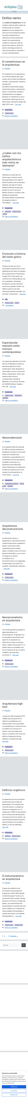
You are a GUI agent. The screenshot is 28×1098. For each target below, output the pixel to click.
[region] (14, 1084)
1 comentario (9, 305)
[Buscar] (24, 945)
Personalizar (14, 1090)
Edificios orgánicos (13, 790)
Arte (6, 299)
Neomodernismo (12, 437)
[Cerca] (26, 1072)
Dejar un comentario (11, 116)
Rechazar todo (14, 1094)
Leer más (18, 104)
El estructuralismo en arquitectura (13, 877)
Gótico (5, 214)
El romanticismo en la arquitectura (13, 63)
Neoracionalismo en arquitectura (12, 619)
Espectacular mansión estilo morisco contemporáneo (11, 347)
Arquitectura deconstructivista (12, 527)
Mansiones (18, 395)
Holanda (10, 486)
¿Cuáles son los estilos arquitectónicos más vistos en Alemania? (11, 159)
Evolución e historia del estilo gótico (13, 255)
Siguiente (14, 936)
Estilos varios (9, 113)
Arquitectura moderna (11, 483)
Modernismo (19, 925)
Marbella (5, 398)
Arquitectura (8, 110)
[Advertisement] (14, 135)
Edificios (7, 836)
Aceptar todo (14, 1086)
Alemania (8, 211)
